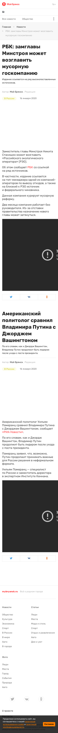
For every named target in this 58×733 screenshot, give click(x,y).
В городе (7, 646)
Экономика (8, 623)
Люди (34, 614)
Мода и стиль (38, 623)
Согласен (49, 724)
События (7, 678)
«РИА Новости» (12, 432)
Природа (7, 682)
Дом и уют (36, 641)
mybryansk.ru (10, 591)
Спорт (5, 628)
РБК (30, 167)
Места (34, 619)
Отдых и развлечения (43, 632)
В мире (6, 637)
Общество (27, 19)
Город (5, 673)
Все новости (9, 19)
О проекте (7, 710)
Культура (7, 619)
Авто (4, 641)
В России (9, 98)
